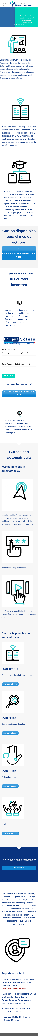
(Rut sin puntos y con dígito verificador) (17, 354)
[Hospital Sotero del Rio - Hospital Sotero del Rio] (21, 3)
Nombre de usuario (9, 350)
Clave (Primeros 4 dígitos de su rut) (16, 365)
